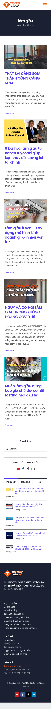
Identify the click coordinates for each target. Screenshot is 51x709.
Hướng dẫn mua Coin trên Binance (20, 628)
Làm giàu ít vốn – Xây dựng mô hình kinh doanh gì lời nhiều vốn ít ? (24, 235)
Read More (9, 113)
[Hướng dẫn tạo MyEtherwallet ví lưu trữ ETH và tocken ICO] (9, 534)
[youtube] (17, 694)
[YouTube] (18, 468)
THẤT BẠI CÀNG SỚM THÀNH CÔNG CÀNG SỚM (22, 78)
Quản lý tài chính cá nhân (15, 654)
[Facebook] (23, 468)
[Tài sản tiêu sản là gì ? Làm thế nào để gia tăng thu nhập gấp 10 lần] (9, 489)
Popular (11, 481)
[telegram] (34, 694)
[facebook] (22, 694)
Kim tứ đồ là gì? (11, 610)
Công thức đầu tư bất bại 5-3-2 (18, 624)
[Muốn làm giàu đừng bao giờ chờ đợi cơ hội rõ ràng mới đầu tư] (25, 369)
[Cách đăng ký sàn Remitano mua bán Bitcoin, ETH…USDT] (9, 547)
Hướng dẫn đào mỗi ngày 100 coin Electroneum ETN (28, 505)
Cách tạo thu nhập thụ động (17, 621)
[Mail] (33, 468)
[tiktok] (28, 694)
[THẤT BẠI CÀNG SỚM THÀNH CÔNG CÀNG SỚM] (25, 57)
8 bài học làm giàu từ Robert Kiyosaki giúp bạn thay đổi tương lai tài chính (24, 155)
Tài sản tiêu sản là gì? (14, 614)
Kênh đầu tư (9, 640)
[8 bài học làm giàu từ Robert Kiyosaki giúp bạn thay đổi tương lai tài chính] (25, 131)
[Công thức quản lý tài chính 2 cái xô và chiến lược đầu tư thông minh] (9, 518)
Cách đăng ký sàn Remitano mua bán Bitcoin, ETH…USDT (29, 547)
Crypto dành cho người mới (17, 650)
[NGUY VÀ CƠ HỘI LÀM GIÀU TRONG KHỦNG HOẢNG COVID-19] (25, 291)
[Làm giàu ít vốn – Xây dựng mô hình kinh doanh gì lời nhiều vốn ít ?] (25, 211)
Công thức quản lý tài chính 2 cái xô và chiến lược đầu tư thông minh (30, 520)
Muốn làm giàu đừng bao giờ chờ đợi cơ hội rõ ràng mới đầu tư (24, 390)
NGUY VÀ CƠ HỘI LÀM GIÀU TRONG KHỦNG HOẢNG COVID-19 (23, 312)
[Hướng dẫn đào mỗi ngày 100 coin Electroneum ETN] (9, 505)
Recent (25, 481)
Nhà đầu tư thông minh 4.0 (16, 617)
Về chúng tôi (10, 607)
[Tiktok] (28, 468)
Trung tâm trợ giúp (12, 666)
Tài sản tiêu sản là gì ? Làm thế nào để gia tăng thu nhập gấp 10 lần (29, 491)
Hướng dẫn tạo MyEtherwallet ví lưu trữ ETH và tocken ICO (30, 534)
